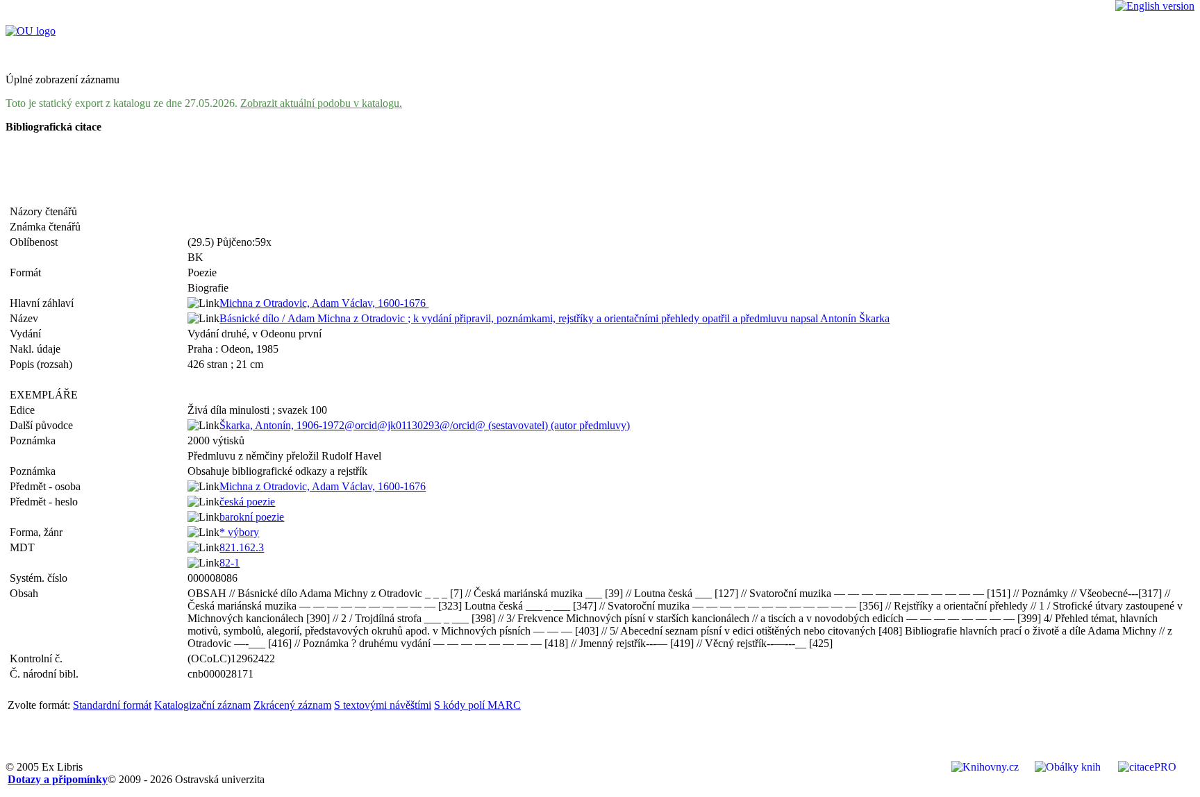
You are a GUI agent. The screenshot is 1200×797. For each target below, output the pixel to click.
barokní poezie (251, 517)
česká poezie (247, 501)
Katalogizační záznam (202, 705)
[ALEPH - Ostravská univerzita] (31, 31)
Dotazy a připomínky (58, 779)
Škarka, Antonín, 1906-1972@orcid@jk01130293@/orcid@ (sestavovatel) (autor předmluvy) (424, 425)
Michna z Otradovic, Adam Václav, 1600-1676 (323, 303)
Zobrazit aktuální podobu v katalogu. (321, 103)
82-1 (229, 563)
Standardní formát (112, 705)
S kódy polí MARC (477, 705)
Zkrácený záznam (292, 705)
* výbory (239, 532)
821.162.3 (241, 547)
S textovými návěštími (382, 705)
